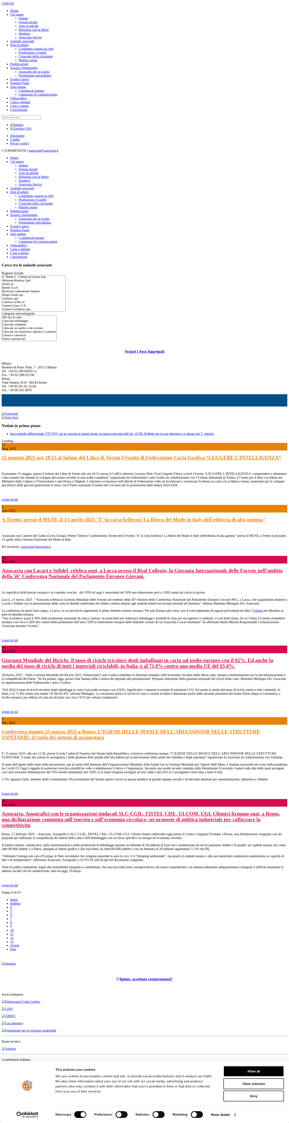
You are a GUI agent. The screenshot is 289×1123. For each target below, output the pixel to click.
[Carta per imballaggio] (29, 321)
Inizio (14, 899)
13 (12, 941)
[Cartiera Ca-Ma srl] (33, 302)
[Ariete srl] (33, 284)
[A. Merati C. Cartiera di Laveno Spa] (33, 277)
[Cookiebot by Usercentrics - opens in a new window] (27, 1115)
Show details (220, 1114)
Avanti (14, 945)
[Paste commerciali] (29, 339)
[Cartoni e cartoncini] (29, 335)
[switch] (122, 1114)
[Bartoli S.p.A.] (33, 288)
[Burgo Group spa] (33, 295)
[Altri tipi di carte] (29, 317)
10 (12, 930)
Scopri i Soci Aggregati (144, 351)
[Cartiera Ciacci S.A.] (33, 306)
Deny (253, 1096)
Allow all (253, 1071)
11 (11, 934)
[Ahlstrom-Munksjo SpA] (33, 280)
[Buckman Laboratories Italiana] (33, 291)
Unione (258, 610)
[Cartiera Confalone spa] (33, 309)
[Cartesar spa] (33, 298)
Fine (13, 949)
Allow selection (253, 1084)
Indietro (15, 903)
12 (12, 938)
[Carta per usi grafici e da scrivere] (29, 328)
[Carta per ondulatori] (29, 325)
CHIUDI (8, 3)
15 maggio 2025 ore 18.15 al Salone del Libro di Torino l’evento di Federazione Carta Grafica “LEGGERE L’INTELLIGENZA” (141, 457)
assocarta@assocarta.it (43, 150)
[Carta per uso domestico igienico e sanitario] (29, 332)
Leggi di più (10, 499)
